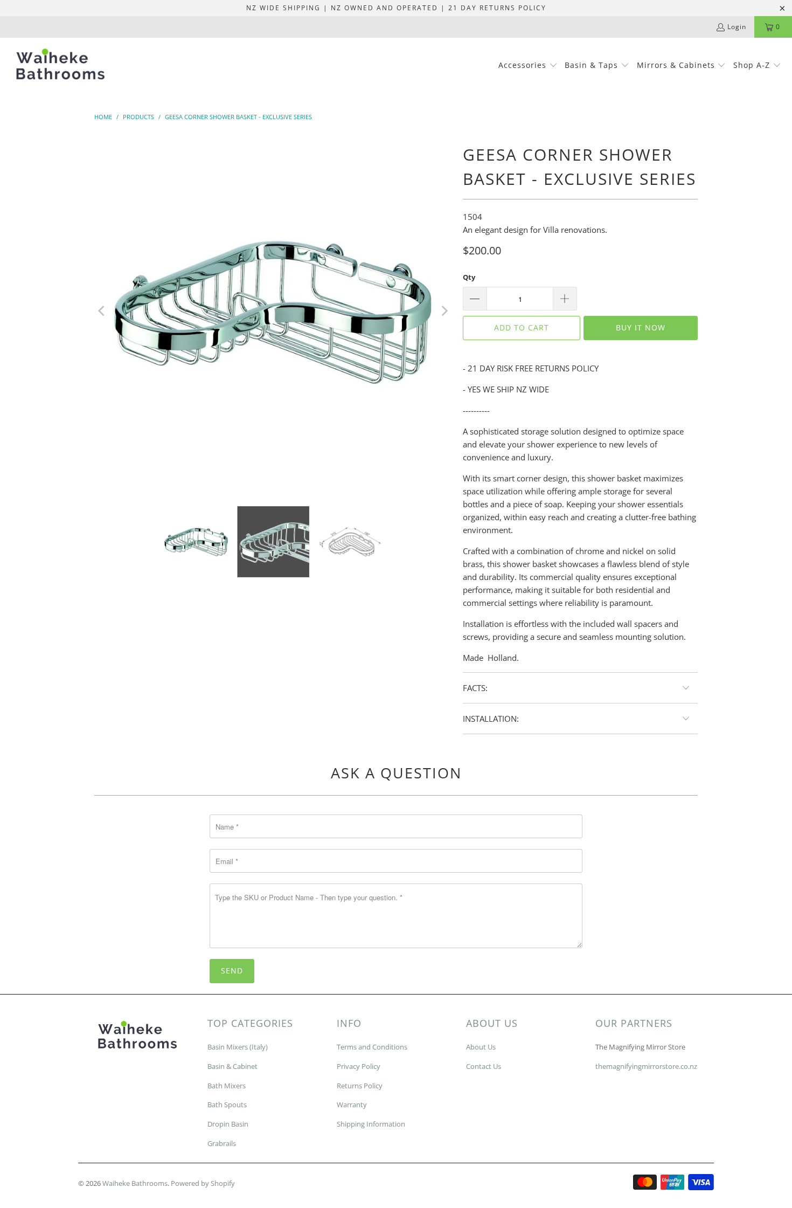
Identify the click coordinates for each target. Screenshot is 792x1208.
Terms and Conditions (372, 1047)
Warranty (352, 1104)
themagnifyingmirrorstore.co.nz (646, 1066)
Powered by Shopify (203, 1183)
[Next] (444, 311)
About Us (481, 1047)
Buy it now (640, 327)
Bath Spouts (227, 1104)
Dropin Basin (227, 1124)
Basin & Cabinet (232, 1066)
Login (736, 26)
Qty (469, 277)
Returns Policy (360, 1085)
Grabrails (221, 1143)
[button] (528, 65)
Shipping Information (371, 1124)
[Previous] (102, 311)
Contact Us (483, 1066)
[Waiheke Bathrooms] (60, 66)
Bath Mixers (226, 1085)
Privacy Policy (358, 1066)
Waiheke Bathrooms (135, 1183)
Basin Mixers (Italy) (237, 1047)
